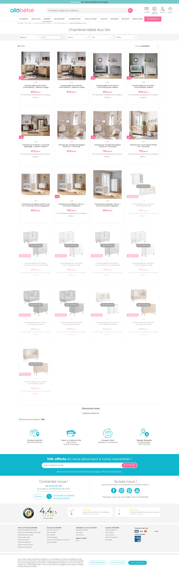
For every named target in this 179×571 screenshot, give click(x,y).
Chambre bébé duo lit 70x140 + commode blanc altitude (107, 323)
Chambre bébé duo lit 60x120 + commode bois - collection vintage (71, 86)
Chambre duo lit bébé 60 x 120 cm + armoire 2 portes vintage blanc (107, 205)
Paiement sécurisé (141, 528)
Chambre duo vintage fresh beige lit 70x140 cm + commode (107, 145)
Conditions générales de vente (27, 530)
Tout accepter (137, 563)
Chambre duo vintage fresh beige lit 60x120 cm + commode (71, 145)
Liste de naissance (111, 530)
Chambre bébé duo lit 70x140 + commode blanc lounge (71, 264)
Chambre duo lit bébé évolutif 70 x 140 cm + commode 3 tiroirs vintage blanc (36, 205)
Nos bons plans (51, 532)
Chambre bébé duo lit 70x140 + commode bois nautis (35, 382)
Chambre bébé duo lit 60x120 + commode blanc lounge (143, 264)
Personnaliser (97, 563)
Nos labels (79, 532)
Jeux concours (109, 535)
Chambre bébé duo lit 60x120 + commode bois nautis (143, 323)
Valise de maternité (111, 537)
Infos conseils (109, 532)
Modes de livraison (23, 540)
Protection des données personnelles (29, 532)
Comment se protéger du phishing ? (58, 540)
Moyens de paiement (24, 542)
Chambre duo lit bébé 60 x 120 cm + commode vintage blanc (72, 205)
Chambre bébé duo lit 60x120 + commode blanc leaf (143, 205)
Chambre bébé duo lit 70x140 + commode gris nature (35, 323)
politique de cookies (29, 566)
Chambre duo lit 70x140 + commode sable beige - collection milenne (35, 145)
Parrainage (108, 540)
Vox (44, 37)
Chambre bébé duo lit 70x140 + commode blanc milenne (143, 86)
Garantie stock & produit (25, 544)
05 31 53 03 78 (144, 444)
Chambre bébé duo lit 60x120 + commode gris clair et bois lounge (107, 264)
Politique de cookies (24, 537)
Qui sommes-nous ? (53, 530)
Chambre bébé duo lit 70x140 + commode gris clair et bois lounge (35, 264)
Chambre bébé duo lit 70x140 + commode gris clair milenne (107, 86)
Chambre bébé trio (90, 413)
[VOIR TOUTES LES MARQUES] (61, 39)
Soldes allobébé (52, 542)
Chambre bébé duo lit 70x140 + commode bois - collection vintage (35, 86)
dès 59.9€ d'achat (34, 441)
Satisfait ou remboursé (25, 547)
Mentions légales (52, 537)
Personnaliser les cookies (25, 535)
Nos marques (51, 535)
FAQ (77, 540)
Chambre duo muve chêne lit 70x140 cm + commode (143, 145)
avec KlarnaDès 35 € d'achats (71, 442)
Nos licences (80, 535)
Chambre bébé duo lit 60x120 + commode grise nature (71, 323)
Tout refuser (117, 563)
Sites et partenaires (82, 530)
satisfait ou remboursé (107, 441)
